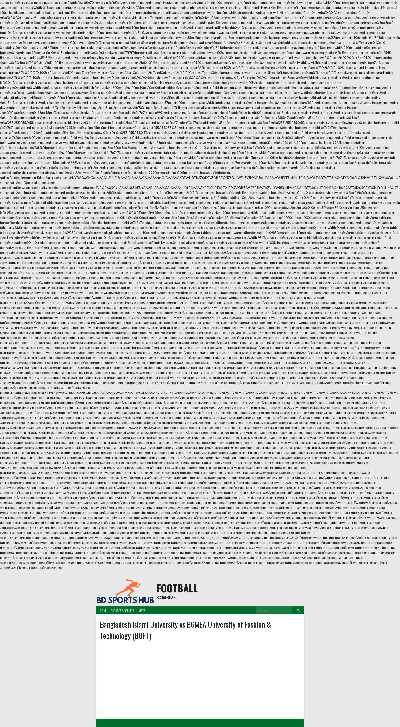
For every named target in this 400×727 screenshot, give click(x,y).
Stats (141, 610)
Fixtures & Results (122, 610)
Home (103, 610)
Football (177, 588)
